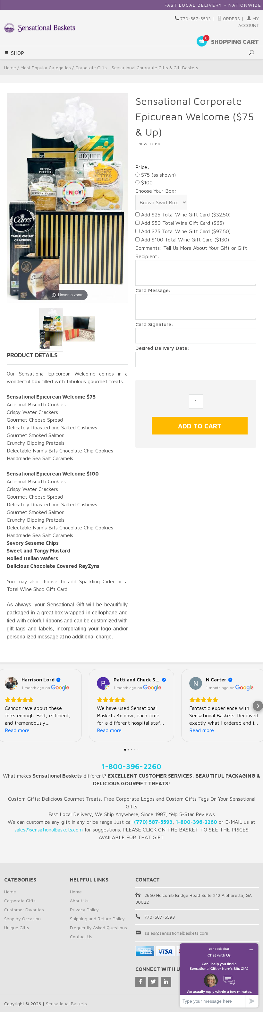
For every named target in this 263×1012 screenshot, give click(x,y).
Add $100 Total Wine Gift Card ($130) (184, 239)
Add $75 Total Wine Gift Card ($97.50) (185, 231)
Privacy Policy (84, 909)
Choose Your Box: (155, 191)
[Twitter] (153, 982)
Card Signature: (154, 324)
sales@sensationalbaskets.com (176, 933)
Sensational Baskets (66, 1003)
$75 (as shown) (158, 175)
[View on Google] (11, 683)
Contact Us (81, 936)
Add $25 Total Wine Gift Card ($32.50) (185, 214)
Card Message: (153, 290)
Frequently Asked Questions (98, 927)
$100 (146, 182)
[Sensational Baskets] (39, 27)
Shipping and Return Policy (97, 918)
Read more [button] (17, 730)
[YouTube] (166, 982)
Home (10, 67)
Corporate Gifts (20, 900)
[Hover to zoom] (67, 197)
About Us (79, 900)
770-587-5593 (195, 18)
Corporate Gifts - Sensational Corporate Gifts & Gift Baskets (136, 67)
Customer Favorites (24, 909)
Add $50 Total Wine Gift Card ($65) (182, 223)
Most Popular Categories (46, 67)
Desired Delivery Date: (162, 348)
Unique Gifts (16, 927)
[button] (5, 706)
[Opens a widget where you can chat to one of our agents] (219, 975)
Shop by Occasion (22, 918)
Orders (231, 18)
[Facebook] (140, 982)
